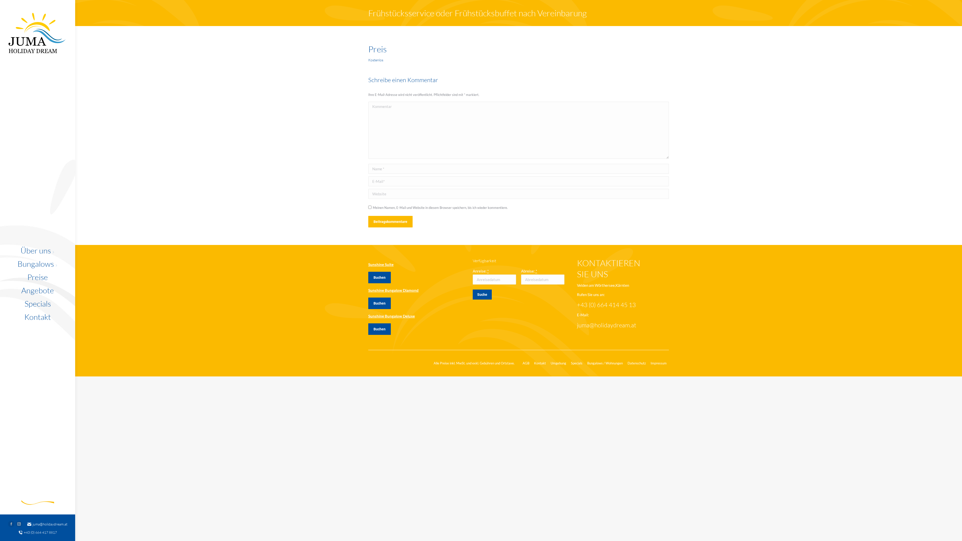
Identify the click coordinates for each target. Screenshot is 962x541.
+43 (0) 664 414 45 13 (606, 305)
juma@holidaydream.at (50, 524)
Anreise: (481, 271)
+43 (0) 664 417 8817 (40, 532)
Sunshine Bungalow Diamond (393, 290)
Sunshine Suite (381, 264)
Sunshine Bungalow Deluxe (391, 316)
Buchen (380, 278)
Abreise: (529, 271)
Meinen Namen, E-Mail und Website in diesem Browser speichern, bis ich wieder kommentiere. (440, 208)
